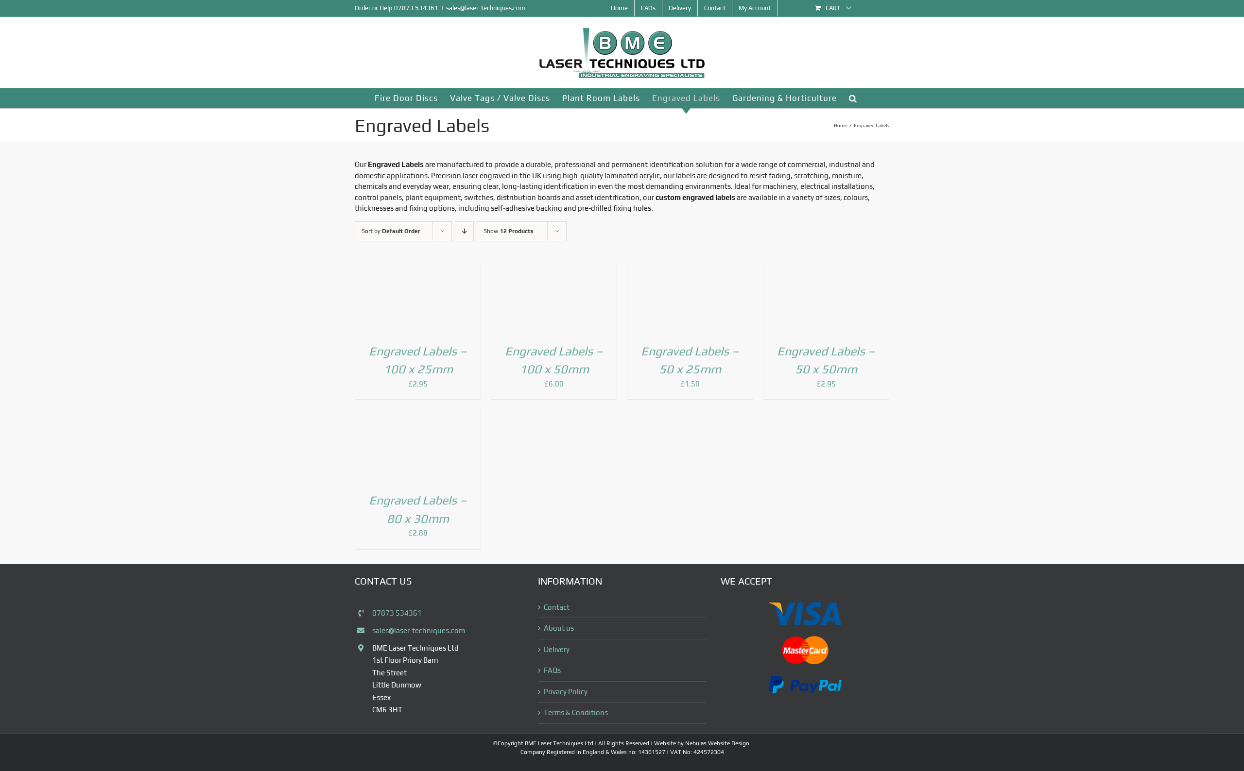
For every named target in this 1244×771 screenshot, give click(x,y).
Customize (63, 731)
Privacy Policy (565, 749)
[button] (853, 98)
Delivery (557, 707)
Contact (557, 664)
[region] (126, 701)
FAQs (552, 728)
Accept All (190, 731)
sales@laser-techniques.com (485, 8)
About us (559, 686)
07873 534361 (416, 8)
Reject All (127, 731)
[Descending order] (464, 231)
